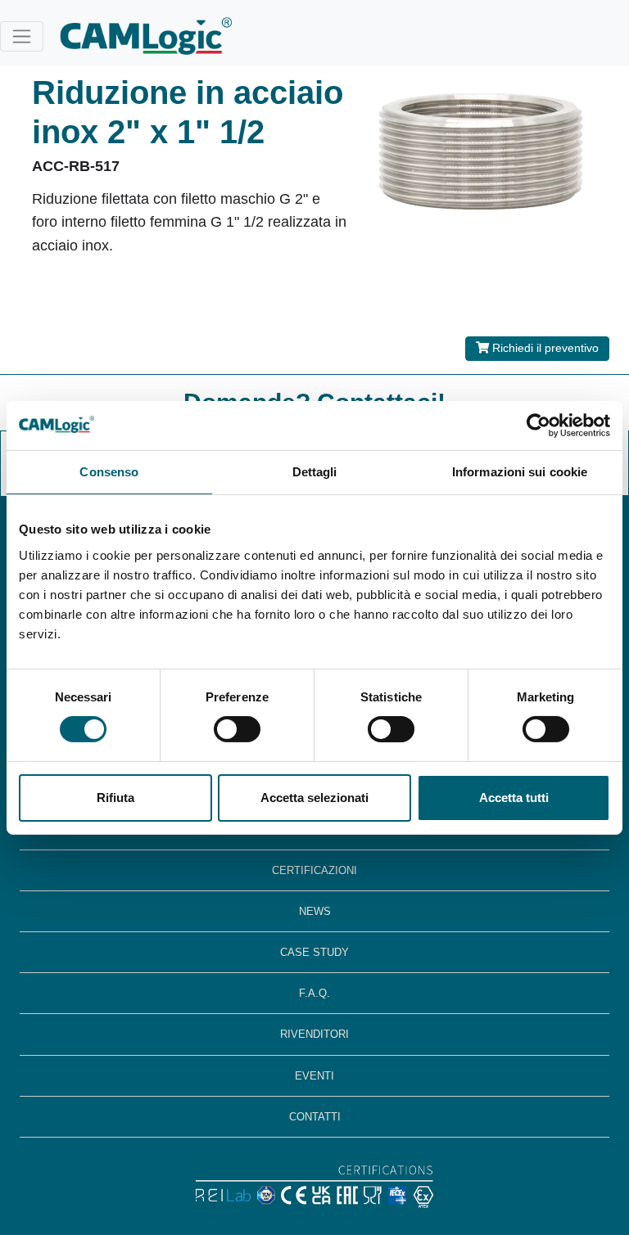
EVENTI (314, 1076)
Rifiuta (115, 798)
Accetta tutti (514, 798)
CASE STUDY (314, 952)
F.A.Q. (314, 993)
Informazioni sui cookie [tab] (519, 471)
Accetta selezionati (314, 798)
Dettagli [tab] (314, 471)
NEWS (315, 911)
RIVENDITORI (314, 1034)
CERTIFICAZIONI (314, 870)
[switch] (237, 729)
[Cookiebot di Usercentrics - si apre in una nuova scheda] (538, 424)
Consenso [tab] (108, 471)
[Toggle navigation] (21, 36)
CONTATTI (315, 1117)
